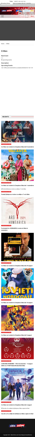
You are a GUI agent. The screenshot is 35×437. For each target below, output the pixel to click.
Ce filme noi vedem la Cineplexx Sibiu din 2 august (16, 405)
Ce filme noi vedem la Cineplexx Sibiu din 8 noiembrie (17, 147)
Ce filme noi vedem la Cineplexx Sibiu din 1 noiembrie (17, 185)
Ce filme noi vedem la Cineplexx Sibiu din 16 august (16, 302)
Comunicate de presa (6, 144)
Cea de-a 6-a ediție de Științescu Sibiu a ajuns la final (17, 414)
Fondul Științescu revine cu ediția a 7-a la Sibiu (15, 194)
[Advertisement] (17, 93)
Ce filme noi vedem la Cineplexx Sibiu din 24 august (16, 265)
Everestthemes (28, 434)
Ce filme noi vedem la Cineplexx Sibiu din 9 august (16, 335)
